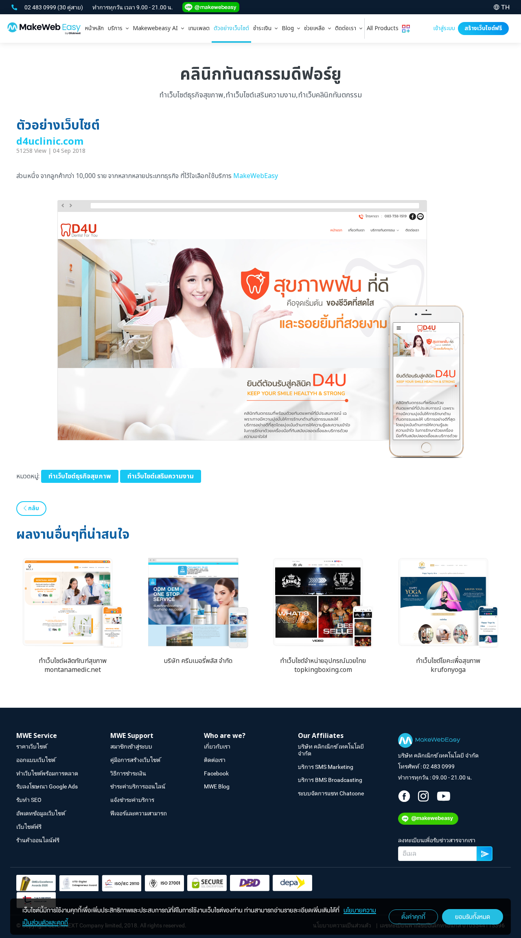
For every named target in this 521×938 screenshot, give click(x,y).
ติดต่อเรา (347, 28)
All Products (384, 28)
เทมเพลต (199, 28)
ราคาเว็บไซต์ (31, 746)
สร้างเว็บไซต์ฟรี (483, 28)
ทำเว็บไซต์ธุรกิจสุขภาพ (79, 476)
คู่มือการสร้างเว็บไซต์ (135, 760)
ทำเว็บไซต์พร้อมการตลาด (47, 773)
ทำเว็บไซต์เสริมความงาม (160, 476)
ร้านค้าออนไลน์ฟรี (37, 840)
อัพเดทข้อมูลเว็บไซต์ (40, 813)
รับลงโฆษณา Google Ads (47, 786)
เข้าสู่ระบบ (444, 28)
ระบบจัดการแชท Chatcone (331, 793)
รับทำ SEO (29, 800)
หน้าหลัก (94, 28)
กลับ (32, 508)
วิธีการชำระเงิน (128, 773)
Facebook (216, 773)
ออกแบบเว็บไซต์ (35, 760)
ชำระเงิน (264, 28)
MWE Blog (217, 786)
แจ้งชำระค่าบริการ (132, 800)
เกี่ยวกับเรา (217, 746)
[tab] (118, 28)
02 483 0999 (40, 7)
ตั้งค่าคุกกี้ (413, 917)
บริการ (117, 28)
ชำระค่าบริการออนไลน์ (137, 786)
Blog (289, 28)
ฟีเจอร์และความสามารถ (138, 813)
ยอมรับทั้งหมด (472, 917)
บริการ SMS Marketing (325, 767)
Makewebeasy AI (157, 28)
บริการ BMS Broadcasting (330, 780)
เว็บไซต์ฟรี (29, 827)
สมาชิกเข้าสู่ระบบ (131, 746)
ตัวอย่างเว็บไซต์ (231, 28)
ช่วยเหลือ (316, 28)
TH (505, 7)
